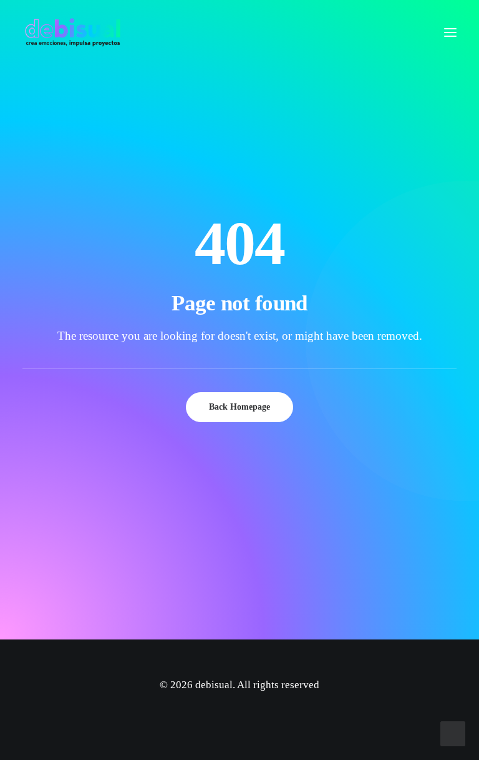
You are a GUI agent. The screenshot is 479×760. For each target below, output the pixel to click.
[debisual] (72, 32)
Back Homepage (239, 407)
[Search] (413, 32)
